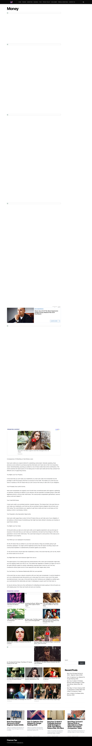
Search (66, 660)
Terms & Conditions (63, 1)
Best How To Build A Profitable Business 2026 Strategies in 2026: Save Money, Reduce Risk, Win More (75, 683)
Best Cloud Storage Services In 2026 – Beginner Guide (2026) (75, 674)
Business (36, 1)
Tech (40, 1)
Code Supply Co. (20, 742)
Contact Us (72, 1)
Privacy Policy (46, 1)
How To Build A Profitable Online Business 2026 (75, 694)
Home (19, 1)
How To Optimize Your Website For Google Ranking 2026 (76, 677)
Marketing (30, 1)
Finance (24, 1)
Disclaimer (54, 1)
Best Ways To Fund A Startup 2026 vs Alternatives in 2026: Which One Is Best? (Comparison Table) (76, 689)
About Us (21, 6)
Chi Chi (48, 735)
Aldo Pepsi (9, 735)
